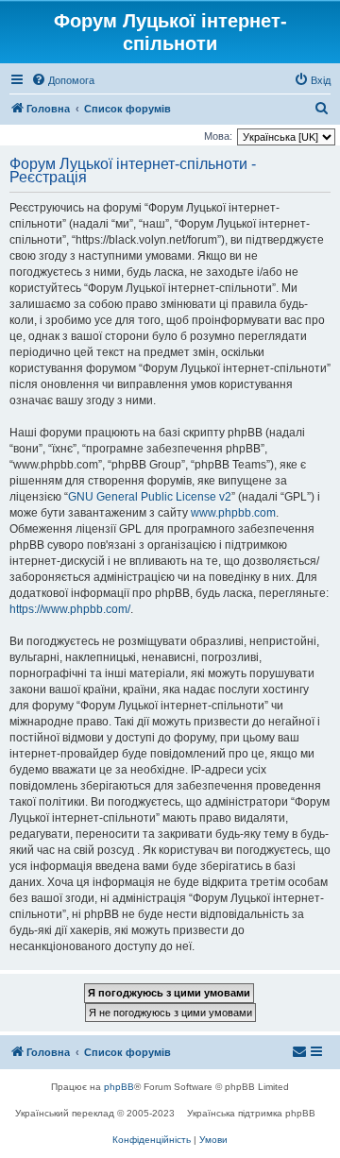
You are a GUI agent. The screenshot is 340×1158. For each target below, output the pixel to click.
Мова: (218, 136)
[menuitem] (62, 80)
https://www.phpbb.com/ (69, 609)
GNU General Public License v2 (149, 496)
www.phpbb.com (233, 512)
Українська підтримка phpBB (251, 1113)
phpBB (119, 1086)
